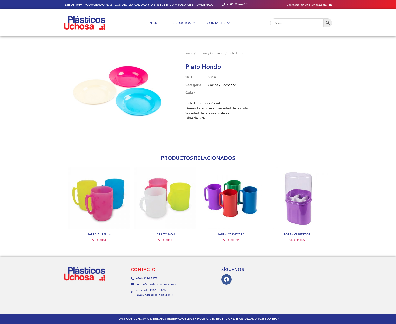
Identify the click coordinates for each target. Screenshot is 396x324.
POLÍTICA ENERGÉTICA (213, 319)
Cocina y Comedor (210, 53)
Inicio (153, 23)
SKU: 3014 (99, 237)
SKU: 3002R (231, 237)
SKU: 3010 (165, 237)
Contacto (216, 23)
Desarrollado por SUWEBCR (256, 319)
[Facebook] (226, 279)
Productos (180, 23)
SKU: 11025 (297, 237)
